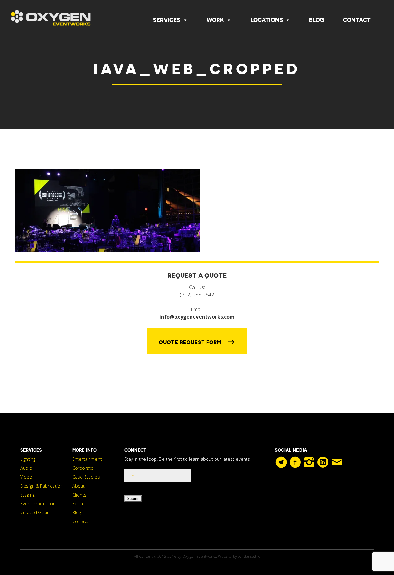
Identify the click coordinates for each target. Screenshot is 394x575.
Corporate (83, 468)
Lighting (27, 459)
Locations (267, 20)
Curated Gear (34, 512)
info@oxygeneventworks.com (197, 316)
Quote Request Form (197, 341)
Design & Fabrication (41, 486)
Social (78, 503)
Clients (79, 495)
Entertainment (87, 459)
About (78, 486)
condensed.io (249, 556)
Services (166, 20)
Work (215, 20)
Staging (27, 495)
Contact (357, 20)
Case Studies (86, 477)
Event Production (38, 503)
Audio (26, 468)
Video (26, 477)
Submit (133, 498)
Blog (316, 20)
